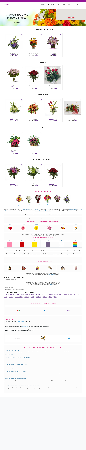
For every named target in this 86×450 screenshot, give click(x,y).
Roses (46, 210)
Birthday (75, 209)
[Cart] (79, 4)
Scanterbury (26, 296)
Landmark (11, 296)
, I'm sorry (59, 254)
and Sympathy (64, 254)
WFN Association (25, 326)
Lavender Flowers (48, 240)
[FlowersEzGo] (6, 4)
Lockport (17, 294)
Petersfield (50, 296)
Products (70, 4)
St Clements (38, 294)
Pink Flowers (10, 240)
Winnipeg (26, 294)
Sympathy (63, 4)
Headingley (50, 294)
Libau (74, 294)
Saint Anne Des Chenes (18, 296)
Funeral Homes (51, 274)
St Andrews (12, 294)
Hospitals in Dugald (8, 375)
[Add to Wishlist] (22, 35)
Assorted (62, 224)
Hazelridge (6, 294)
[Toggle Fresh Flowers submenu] (53, 4)
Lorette (60, 294)
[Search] (74, 4)
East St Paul (44, 294)
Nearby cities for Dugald (9, 354)
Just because (53, 254)
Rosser (55, 296)
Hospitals (52, 284)
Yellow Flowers (34, 240)
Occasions (43, 4)
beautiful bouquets (27, 209)
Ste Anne (5, 296)
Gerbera (23, 224)
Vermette (55, 294)
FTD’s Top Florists (21, 321)
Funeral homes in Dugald (9, 368)
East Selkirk (32, 294)
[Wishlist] (77, 4)
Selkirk (22, 294)
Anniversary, (47, 254)
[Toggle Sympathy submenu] (65, 4)
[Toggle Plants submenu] (59, 4)
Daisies (36, 224)
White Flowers (61, 240)
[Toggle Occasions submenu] (45, 4)
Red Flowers (22, 240)
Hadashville (65, 294)
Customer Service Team (15, 214)
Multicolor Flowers (75, 240)
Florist (9, 7)
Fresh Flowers (50, 4)
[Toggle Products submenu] (72, 4)
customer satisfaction (73, 214)
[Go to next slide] (78, 110)
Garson (70, 294)
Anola (78, 294)
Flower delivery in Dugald (9, 361)
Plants (57, 4)
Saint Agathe (38, 296)
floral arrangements (36, 209)
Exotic (76, 224)
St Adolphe (32, 296)
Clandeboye (45, 296)
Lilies (50, 224)
